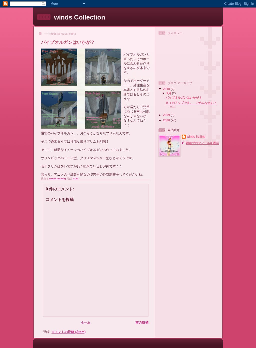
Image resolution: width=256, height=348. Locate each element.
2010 (167, 89)
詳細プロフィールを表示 (202, 143)
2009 (167, 115)
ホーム (85, 322)
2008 (167, 120)
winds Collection (79, 17)
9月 (169, 93)
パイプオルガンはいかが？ (184, 97)
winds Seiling (196, 136)
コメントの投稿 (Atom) (69, 332)
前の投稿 (142, 322)
